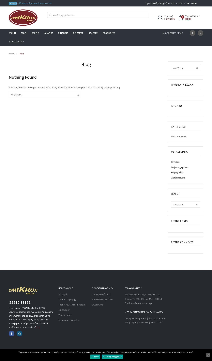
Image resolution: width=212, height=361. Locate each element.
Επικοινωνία (97, 304)
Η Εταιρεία (63, 294)
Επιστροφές (64, 310)
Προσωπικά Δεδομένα (68, 320)
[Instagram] (200, 33)
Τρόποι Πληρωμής (67, 299)
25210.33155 (177, 3)
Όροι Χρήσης (64, 315)
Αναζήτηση (78, 95)
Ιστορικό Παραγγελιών (102, 299)
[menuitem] (12, 33)
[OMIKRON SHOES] (23, 17)
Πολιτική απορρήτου (112, 357)
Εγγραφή (168, 16)
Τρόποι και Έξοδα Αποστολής (72, 304)
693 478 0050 (190, 3)
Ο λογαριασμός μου (101, 294)
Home (11, 53)
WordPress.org (178, 177)
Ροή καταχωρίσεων (180, 167)
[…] (38, 327)
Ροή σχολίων (177, 172)
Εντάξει (95, 357)
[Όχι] (208, 355)
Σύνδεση (170, 18)
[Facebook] (192, 33)
